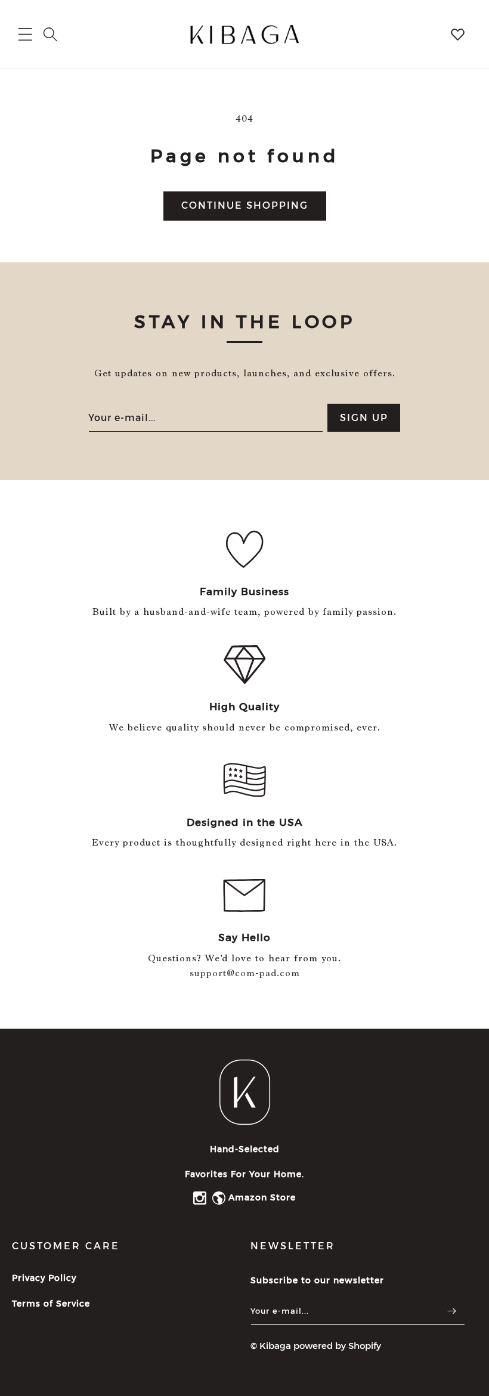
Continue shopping (244, 205)
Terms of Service (51, 1303)
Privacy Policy (44, 1278)
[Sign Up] (451, 1311)
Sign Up (364, 417)
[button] (50, 34)
